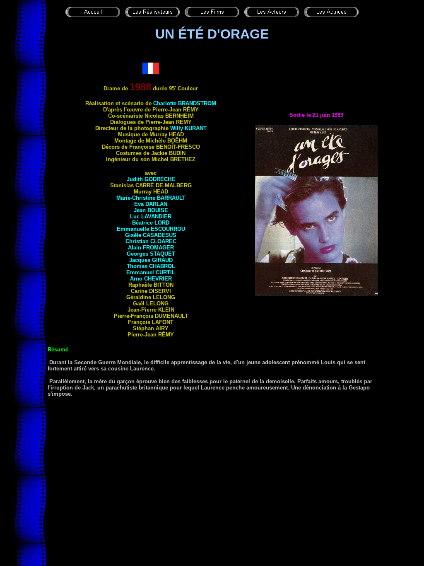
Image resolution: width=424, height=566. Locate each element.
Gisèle (150, 235)
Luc (150, 216)
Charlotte (184, 103)
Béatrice (150, 223)
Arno (151, 279)
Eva (150, 204)
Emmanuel (150, 272)
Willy (188, 128)
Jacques (151, 260)
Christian (150, 241)
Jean (151, 210)
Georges (151, 254)
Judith (151, 179)
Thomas (151, 266)
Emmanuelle (151, 229)
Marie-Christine (151, 198)
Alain (151, 247)
